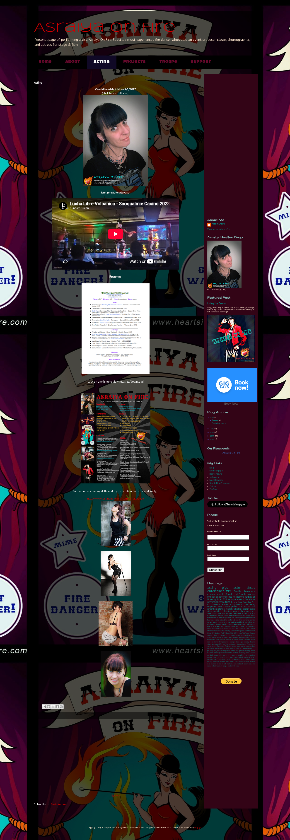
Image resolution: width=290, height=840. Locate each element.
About (72, 62)
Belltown (232, 627)
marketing (246, 651)
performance (214, 602)
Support (201, 62)
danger (232, 642)
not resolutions (250, 655)
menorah (210, 653)
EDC (233, 629)
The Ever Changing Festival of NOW (239, 635)
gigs (225, 588)
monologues (218, 653)
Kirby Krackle (223, 616)
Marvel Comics (235, 616)
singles (243, 624)
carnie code (238, 640)
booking (244, 618)
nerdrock (210, 655)
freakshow (230, 609)
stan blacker (211, 664)
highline (238, 609)
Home (45, 62)
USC (253, 635)
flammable (220, 646)
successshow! (238, 664)
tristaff (220, 666)
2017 (212, 429)
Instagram (214, 477)
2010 (222, 627)
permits (216, 611)
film (229, 591)
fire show (250, 600)
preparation (248, 657)
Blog (212, 468)
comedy (211, 597)
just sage (210, 651)
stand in (220, 664)
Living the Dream (216, 303)
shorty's (252, 662)
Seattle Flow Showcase (220, 483)
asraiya (232, 600)
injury (244, 648)
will (234, 666)
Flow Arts (251, 613)
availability (245, 637)
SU (235, 633)
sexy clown (239, 662)
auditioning (237, 618)
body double (220, 640)
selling (232, 662)
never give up (219, 655)
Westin (219, 637)
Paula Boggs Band (248, 616)
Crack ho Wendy (213, 629)
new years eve (231, 655)
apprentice (228, 618)
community (250, 605)
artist (240, 637)
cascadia (247, 640)
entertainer (215, 591)
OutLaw (217, 633)
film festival (244, 607)
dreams (252, 642)
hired (212, 648)
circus (251, 588)
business (210, 620)
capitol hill (229, 640)
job (254, 648)
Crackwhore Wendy (239, 613)
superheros (247, 664)
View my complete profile (218, 229)
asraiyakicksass (237, 605)
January (215, 420)
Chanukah (252, 627)
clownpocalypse (224, 642)
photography (212, 624)
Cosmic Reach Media (224, 613)
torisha (215, 666)
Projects (134, 62)
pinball (241, 657)
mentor (227, 622)
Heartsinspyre (216, 474)
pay (214, 657)
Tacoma (252, 633)
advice (221, 618)
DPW (221, 629)
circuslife (223, 620)
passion (209, 657)
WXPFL (214, 637)
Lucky (228, 631)
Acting (102, 62)
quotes (247, 659)
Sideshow (215, 605)
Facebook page (216, 471)
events (240, 600)
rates (253, 659)
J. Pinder (223, 631)
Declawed (227, 629)
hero (208, 648)
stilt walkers (228, 664)
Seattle (237, 591)
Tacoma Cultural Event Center (217, 635)
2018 (212, 417)
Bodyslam (247, 602)
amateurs (225, 637)
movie (224, 653)
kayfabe (217, 651)
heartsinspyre (236, 597)
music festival (250, 653)
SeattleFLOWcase (243, 633)
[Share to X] (53, 706)
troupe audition (228, 666)
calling (217, 620)
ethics (209, 644)
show (242, 611)
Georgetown (212, 616)
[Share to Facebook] (57, 706)
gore (238, 646)
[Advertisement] (115, 756)
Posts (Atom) (59, 804)
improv (246, 609)
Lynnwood (234, 631)
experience (221, 597)
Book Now (231, 403)
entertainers (233, 620)
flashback (228, 646)
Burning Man (214, 600)
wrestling (216, 627)
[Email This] (44, 706)
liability (233, 651)
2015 (212, 436)
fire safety (224, 644)
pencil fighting (240, 622)
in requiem (229, 648)
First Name (212, 545)
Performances (212, 618)
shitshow (246, 662)
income (221, 622)
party (233, 622)
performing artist (231, 657)
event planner (231, 607)
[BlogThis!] (48, 706)
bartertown (211, 640)
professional (226, 611)
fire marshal (216, 644)
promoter (224, 624)
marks (253, 651)
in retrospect (238, 648)
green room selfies (248, 646)
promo (236, 611)
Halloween (216, 631)
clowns (211, 594)
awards (252, 637)
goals (234, 646)
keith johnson (225, 651)
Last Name (211, 556)
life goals (239, 651)
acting (211, 588)
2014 (212, 439)
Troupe (168, 62)
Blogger (198, 828)
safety (209, 662)
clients (216, 642)
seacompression (234, 624)
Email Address (214, 532)
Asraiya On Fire (105, 27)
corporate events (215, 607)
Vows (209, 637)
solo (248, 624)
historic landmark (220, 648)
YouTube (213, 489)
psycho (228, 659)
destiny (246, 642)
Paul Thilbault (225, 633)
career (251, 594)
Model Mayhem (216, 480)
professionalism (220, 659)
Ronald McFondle (235, 594)
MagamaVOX (242, 631)
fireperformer (219, 609)
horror (215, 622)
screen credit (225, 662)
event (220, 594)
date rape (239, 642)
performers (221, 657)
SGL (231, 633)
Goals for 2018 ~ (219, 423)
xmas (237, 666)
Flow (247, 629)
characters (249, 591)
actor (237, 588)
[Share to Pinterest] (61, 706)
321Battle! (250, 597)
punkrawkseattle (238, 659)
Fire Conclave (240, 629)
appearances (233, 637)
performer (250, 622)
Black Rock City (242, 627)
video (248, 611)
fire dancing (244, 620)
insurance (249, 648)
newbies (241, 655)
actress (225, 605)
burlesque (251, 618)
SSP (225, 600)
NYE (213, 633)
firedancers (232, 644)
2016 (212, 432)
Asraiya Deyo (236, 602)
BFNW (227, 627)
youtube (225, 602)
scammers (216, 662)
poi (219, 624)
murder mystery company (236, 653)
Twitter (213, 486)
